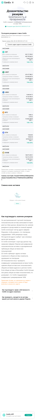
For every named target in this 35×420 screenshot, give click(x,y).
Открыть (28, 415)
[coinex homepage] (6, 2)
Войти (17, 203)
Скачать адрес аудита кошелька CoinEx (20, 44)
